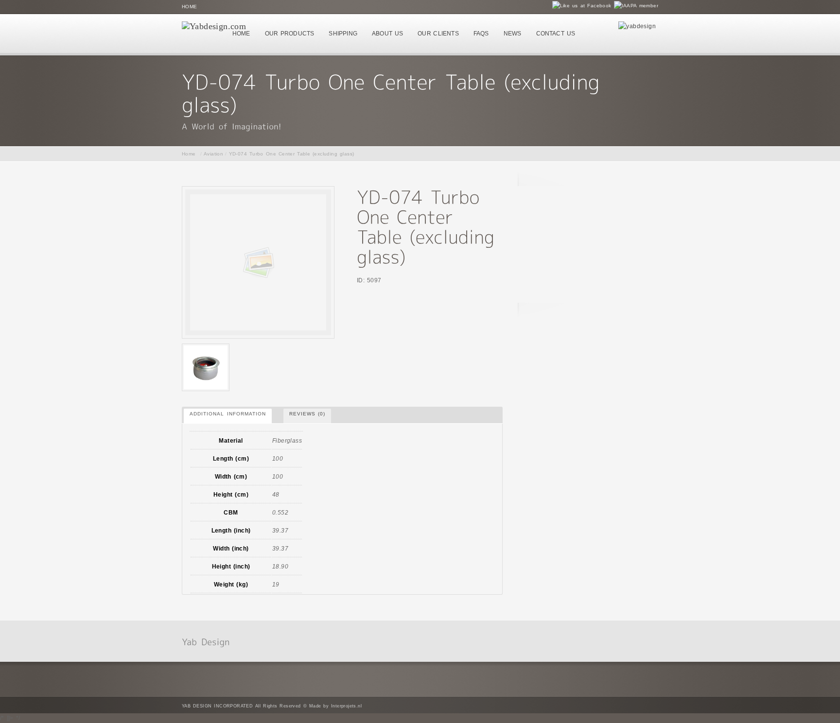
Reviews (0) (307, 413)
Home (189, 6)
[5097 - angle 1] (205, 367)
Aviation (213, 153)
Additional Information (228, 413)
